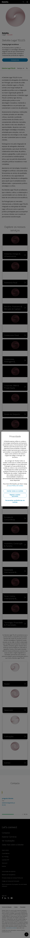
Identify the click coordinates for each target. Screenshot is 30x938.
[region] (15, 469)
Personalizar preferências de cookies (15, 501)
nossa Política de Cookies (15, 486)
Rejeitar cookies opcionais (15, 495)
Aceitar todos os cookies (15, 491)
